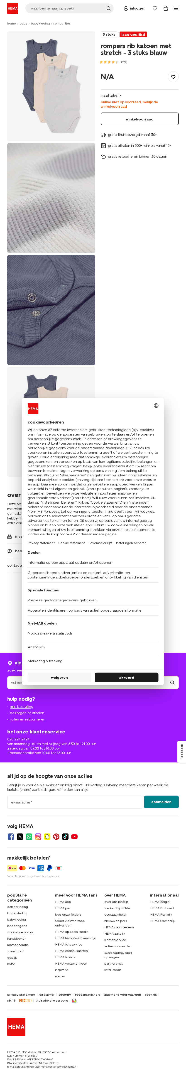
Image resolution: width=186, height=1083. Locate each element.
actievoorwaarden (118, 946)
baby (23, 23)
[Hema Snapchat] (47, 836)
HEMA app (63, 902)
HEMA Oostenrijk (162, 921)
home (11, 23)
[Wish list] (154, 8)
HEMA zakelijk (114, 934)
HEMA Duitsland (162, 908)
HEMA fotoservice (68, 944)
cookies (151, 995)
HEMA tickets (65, 957)
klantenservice (115, 940)
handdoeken (16, 939)
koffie (11, 964)
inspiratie (61, 970)
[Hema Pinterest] (56, 836)
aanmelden (161, 802)
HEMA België (160, 902)
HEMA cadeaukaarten (71, 951)
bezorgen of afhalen (27, 713)
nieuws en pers (115, 921)
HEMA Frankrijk (161, 914)
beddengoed (17, 926)
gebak (12, 958)
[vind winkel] (172, 683)
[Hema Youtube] (74, 836)
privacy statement (21, 995)
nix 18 (11, 1000)
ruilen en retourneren (27, 719)
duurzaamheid (115, 914)
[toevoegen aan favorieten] (173, 76)
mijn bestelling (21, 706)
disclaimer (47, 995)
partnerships (113, 963)
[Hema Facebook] (11, 836)
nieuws (60, 976)
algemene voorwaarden (122, 995)
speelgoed (15, 951)
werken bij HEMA (117, 908)
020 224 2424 (18, 739)
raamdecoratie (18, 945)
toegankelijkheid (87, 995)
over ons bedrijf (116, 902)
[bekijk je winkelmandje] (165, 8)
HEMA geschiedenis (119, 927)
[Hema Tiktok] (65, 836)
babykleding (40, 23)
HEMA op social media (71, 932)
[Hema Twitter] (20, 836)
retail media (113, 970)
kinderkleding (17, 913)
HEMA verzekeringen (71, 963)
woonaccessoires (20, 932)
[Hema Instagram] (38, 836)
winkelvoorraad (140, 119)
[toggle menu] (176, 8)
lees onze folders (68, 914)
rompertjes (62, 23)
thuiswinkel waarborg (51, 1000)
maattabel (109, 95)
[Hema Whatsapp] (29, 836)
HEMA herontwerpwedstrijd (75, 938)
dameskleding (17, 907)
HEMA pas (62, 908)
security (65, 995)
